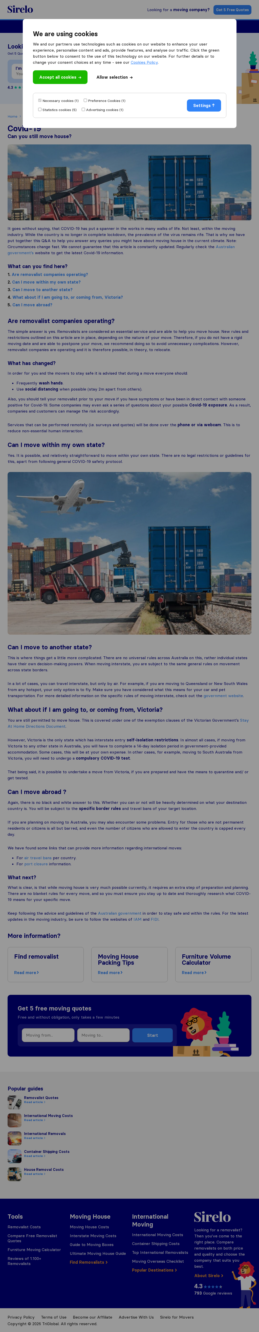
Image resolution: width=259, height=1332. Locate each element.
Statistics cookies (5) (59, 110)
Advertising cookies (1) (104, 110)
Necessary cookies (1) (60, 100)
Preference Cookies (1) (106, 100)
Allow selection (112, 77)
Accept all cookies (57, 77)
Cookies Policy (144, 62)
